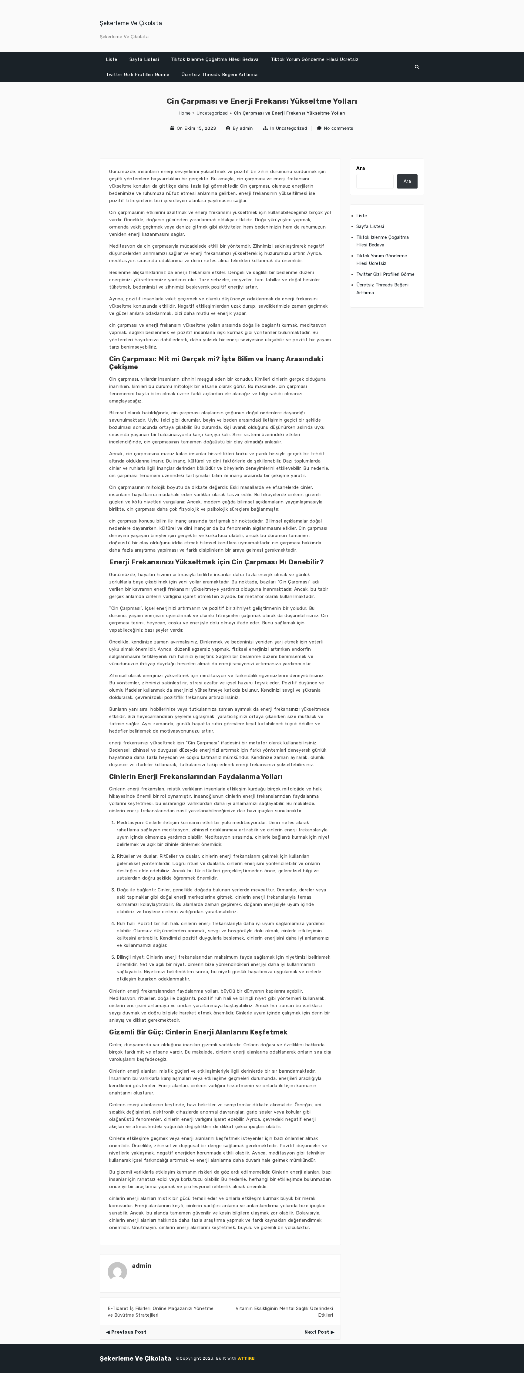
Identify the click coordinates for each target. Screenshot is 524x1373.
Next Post (317, 1332)
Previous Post (128, 1332)
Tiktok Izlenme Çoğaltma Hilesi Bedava (215, 59)
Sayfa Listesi (144, 59)
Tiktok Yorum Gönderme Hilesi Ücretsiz (315, 59)
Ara (360, 168)
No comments (339, 128)
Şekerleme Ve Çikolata (131, 23)
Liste (111, 59)
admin (246, 128)
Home (185, 112)
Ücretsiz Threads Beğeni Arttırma (219, 74)
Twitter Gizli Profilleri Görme (137, 74)
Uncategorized (212, 112)
